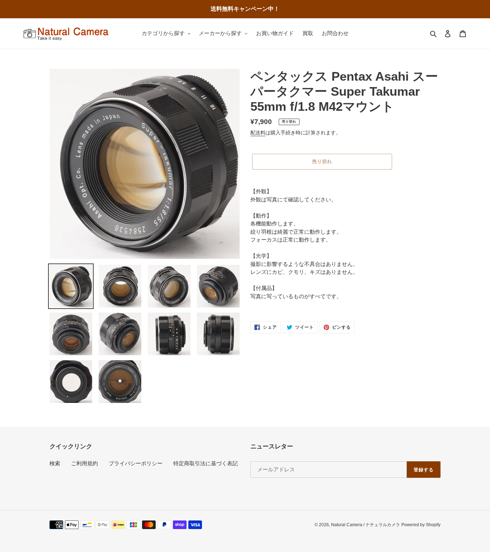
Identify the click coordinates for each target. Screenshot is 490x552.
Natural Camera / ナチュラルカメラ (365, 524)
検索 (55, 463)
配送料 (257, 132)
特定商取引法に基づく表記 (205, 463)
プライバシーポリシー (135, 463)
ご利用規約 (84, 463)
